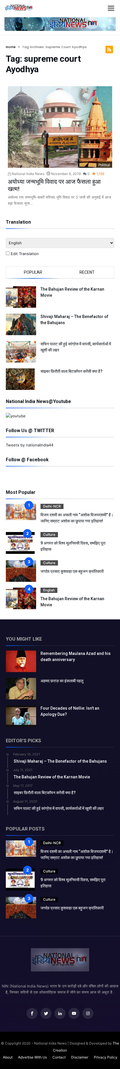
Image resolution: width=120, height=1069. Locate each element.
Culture (49, 534)
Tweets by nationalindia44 (29, 445)
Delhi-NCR (52, 506)
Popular (33, 272)
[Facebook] (32, 1013)
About (8, 1057)
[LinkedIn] (60, 1013)
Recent (87, 272)
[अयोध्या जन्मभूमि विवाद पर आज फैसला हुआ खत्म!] (60, 127)
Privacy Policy (105, 1057)
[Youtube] (74, 1013)
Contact (59, 1057)
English (49, 590)
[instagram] (87, 1013)
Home (11, 47)
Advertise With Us (32, 1057)
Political (104, 164)
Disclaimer (79, 1057)
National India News (27, 174)
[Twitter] (46, 1013)
